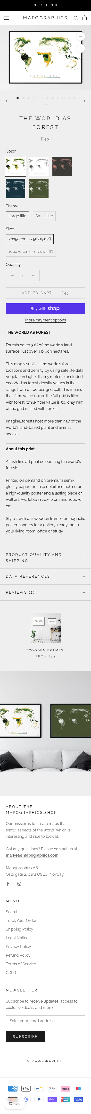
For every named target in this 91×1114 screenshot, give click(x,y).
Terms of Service (21, 964)
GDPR (11, 972)
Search (12, 912)
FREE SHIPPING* (46, 5)
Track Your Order (21, 920)
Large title (17, 216)
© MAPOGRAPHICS (45, 1061)
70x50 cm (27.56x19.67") (29, 239)
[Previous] (6, 101)
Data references (28, 576)
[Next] (84, 101)
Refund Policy (18, 955)
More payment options (45, 320)
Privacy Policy (18, 946)
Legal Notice (17, 938)
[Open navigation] (6, 18)
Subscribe (25, 1037)
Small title (44, 216)
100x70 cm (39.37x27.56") (30, 251)
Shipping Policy (19, 929)
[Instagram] (19, 883)
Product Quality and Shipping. (34, 558)
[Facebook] (8, 883)
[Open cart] (85, 17)
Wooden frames (45, 650)
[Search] (76, 18)
